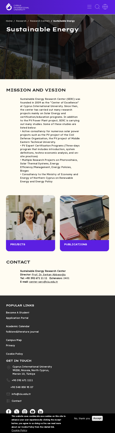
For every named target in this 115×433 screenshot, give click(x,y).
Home (9, 21)
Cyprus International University (21, 7)
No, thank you (82, 418)
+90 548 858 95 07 (21, 387)
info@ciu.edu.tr (21, 393)
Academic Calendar (18, 326)
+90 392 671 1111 (22, 380)
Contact (17, 400)
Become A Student (17, 312)
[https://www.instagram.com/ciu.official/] (24, 411)
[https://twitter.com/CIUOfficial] (16, 411)
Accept (97, 418)
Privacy (10, 345)
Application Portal (17, 317)
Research (21, 21)
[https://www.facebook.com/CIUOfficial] (8, 411)
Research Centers (40, 21)
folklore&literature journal (22, 331)
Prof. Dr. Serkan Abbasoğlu (49, 274)
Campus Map (14, 340)
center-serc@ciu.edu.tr (43, 281)
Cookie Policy (14, 353)
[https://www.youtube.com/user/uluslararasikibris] (32, 411)
